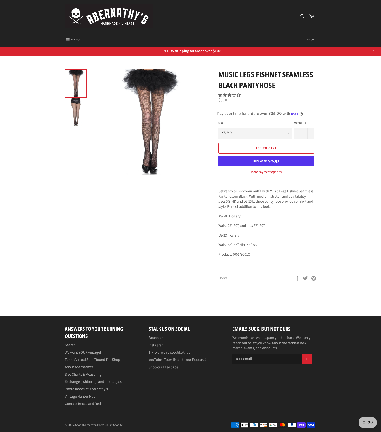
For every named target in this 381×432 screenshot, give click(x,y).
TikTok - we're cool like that (169, 352)
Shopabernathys (85, 425)
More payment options (266, 172)
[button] (229, 95)
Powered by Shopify (109, 425)
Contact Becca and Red (83, 403)
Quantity (300, 123)
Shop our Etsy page (163, 367)
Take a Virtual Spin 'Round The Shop (92, 359)
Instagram (157, 345)
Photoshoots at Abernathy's (86, 389)
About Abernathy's (79, 367)
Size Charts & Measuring (83, 374)
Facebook (156, 337)
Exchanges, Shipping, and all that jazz (93, 381)
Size (221, 123)
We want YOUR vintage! (83, 352)
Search (70, 345)
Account (311, 40)
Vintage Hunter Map (80, 396)
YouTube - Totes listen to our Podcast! (177, 359)
